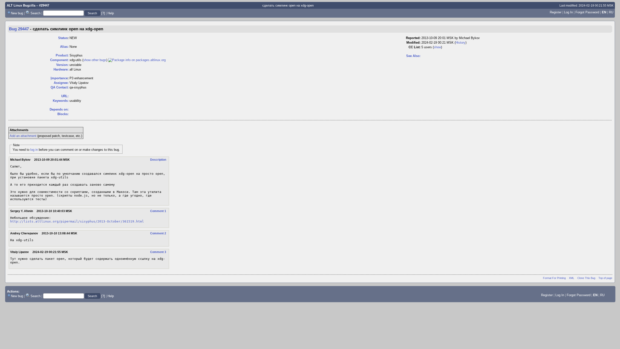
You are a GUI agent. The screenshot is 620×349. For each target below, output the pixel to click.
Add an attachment (23, 136)
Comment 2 (158, 233)
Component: (59, 60)
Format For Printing (554, 278)
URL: (65, 96)
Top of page (605, 278)
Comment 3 (158, 252)
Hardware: (61, 69)
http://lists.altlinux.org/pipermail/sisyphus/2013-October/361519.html (77, 221)
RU (611, 12)
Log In (568, 12)
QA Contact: (60, 87)
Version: (62, 65)
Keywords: (61, 101)
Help (111, 13)
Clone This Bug (586, 278)
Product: (62, 55)
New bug (17, 13)
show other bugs (94, 60)
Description (158, 159)
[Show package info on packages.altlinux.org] (137, 60)
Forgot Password (587, 12)
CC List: (414, 47)
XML (571, 278)
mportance (59, 78)
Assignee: (61, 83)
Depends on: (59, 109)
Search (35, 13)
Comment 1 (158, 211)
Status (63, 38)
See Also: (413, 56)
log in (34, 149)
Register (555, 12)
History (460, 42)
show (437, 47)
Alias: (64, 46)
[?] (103, 13)
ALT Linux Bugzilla (21, 5)
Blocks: (63, 114)
